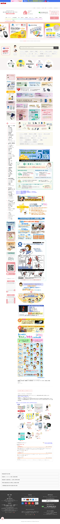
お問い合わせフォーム (50, 500)
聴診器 (9, 159)
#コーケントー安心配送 (24, 51)
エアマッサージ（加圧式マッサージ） (11, 209)
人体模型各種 (10, 137)
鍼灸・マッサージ (8, 17)
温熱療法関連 (10, 132)
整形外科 (22, 17)
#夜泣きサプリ (54, 53)
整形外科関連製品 (11, 178)
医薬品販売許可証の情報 (6, 473)
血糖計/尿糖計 (10, 148)
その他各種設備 (10, 195)
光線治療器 (9, 133)
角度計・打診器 (10, 163)
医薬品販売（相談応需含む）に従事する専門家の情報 (11, 479)
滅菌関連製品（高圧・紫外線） (11, 189)
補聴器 (9, 176)
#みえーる (41, 51)
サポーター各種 (10, 131)
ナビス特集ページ (10, 146)
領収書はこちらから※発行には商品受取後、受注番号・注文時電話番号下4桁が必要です (26, 402)
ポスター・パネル (10, 138)
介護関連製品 (10, 167)
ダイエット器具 (10, 206)
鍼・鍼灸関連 (10, 127)
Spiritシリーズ (10, 217)
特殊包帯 (9, 183)
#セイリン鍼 (31, 53)
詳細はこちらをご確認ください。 (9, 512)
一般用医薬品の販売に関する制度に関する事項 (9, 485)
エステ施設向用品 (10, 201)
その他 (9, 212)
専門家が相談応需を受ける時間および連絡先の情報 (10, 482)
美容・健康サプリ (10, 205)
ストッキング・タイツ (11, 154)
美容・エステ (31, 17)
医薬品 (13, 20)
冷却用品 (9, 184)
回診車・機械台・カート (11, 194)
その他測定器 (10, 165)
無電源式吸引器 (34, 191)
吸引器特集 (9, 153)
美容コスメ (9, 207)
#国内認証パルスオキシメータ (45, 53)
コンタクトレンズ (8, 20)
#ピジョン (55, 51)
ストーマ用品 (10, 157)
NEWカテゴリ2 (22, 193)
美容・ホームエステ (11, 200)
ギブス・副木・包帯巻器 (11, 179)
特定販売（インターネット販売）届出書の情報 (9, 476)
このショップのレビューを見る (48, 443)
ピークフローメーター (11, 147)
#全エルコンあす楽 (48, 51)
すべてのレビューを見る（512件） (48, 442)
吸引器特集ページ (29, 191)
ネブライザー (10, 152)
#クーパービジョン (23, 53)
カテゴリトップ (18, 191)
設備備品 (26, 17)
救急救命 (40, 17)
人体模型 (36, 17)
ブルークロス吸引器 (34, 192)
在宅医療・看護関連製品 (11, 143)
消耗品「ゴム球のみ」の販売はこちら (23, 396)
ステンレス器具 (10, 193)
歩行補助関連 (10, 170)
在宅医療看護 (14, 17)
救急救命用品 (10, 158)
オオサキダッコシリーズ (11, 215)
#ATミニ (36, 53)
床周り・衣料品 (10, 171)
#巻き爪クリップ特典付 (34, 51)
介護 (18, 17)
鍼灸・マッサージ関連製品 (11, 126)
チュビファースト (10, 216)
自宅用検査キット (10, 164)
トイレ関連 (9, 172)
